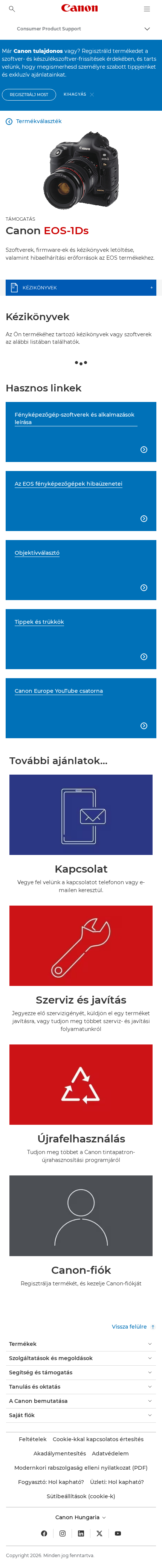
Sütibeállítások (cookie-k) (81, 1496)
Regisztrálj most (29, 94)
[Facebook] (44, 1533)
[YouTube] (118, 1533)
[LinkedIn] (81, 1533)
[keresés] (12, 9)
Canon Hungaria (78, 1517)
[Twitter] (99, 1533)
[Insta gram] (63, 1533)
